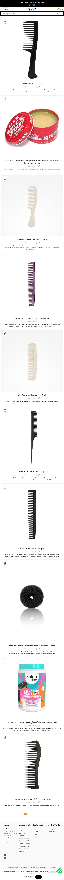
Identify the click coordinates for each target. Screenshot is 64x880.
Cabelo (36, 831)
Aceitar (38, 877)
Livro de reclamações (24, 838)
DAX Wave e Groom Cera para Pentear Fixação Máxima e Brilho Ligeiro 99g (32, 161)
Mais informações (27, 877)
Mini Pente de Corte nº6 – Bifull (32, 395)
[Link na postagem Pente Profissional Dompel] (32, 514)
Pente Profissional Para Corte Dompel (32, 318)
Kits (35, 837)
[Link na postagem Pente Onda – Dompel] (32, 50)
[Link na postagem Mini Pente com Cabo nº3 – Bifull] (32, 205)
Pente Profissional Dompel (32, 548)
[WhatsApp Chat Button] (59, 870)
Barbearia (36, 829)
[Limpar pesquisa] (58, 13)
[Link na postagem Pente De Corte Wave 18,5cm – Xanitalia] (32, 765)
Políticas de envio (23, 849)
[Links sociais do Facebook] (5, 855)
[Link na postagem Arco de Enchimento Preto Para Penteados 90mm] (32, 601)
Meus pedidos (52, 829)
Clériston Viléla (31, 87)
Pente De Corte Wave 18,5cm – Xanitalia (32, 799)
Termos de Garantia (24, 843)
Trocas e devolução (24, 846)
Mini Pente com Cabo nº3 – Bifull (32, 239)
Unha (35, 834)
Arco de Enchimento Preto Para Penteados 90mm (32, 645)
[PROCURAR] (61, 13)
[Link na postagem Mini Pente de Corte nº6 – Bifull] (32, 361)
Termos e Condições (24, 840)
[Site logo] (32, 9)
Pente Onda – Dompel (32, 84)
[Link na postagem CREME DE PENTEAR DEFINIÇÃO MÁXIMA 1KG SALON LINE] (32, 688)
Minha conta (52, 831)
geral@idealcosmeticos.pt (10, 842)
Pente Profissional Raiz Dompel (32, 472)
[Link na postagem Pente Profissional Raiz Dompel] (32, 438)
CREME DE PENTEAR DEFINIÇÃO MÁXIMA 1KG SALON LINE (32, 722)
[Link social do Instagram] (5, 858)
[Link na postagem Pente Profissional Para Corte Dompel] (32, 284)
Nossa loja (21, 851)
